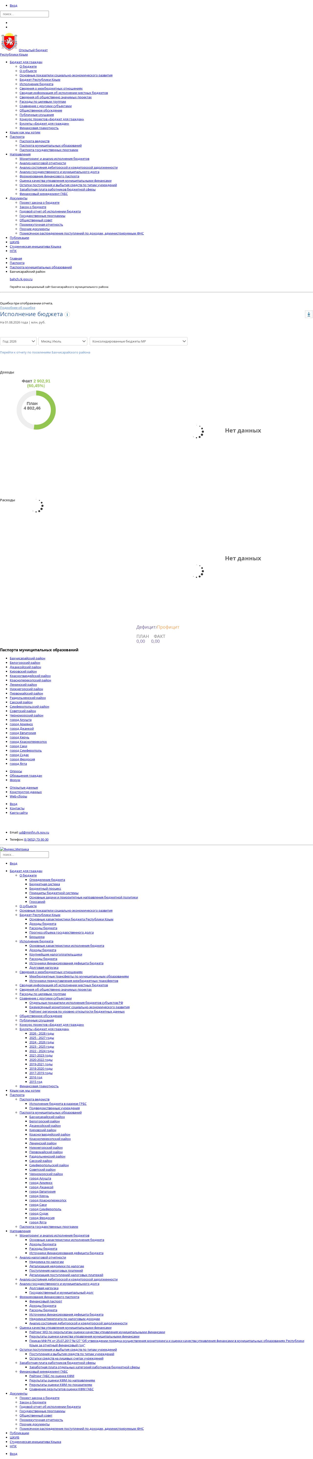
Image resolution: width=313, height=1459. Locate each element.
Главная (16, 258)
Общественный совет (36, 220)
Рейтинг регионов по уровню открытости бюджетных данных (77, 1011)
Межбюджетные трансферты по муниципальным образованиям (79, 976)
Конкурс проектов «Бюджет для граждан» (52, 119)
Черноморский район (26, 715)
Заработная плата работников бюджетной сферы (58, 189)
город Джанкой (22, 728)
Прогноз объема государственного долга (61, 932)
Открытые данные (24, 787)
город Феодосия (22, 759)
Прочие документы (35, 229)
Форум (15, 780)
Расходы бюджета (43, 928)
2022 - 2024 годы (41, 1051)
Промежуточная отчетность (41, 224)
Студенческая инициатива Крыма (35, 246)
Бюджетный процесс (45, 888)
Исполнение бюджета (36, 84)
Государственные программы (42, 215)
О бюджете (28, 66)
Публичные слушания (37, 114)
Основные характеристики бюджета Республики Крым (71, 919)
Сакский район (21, 702)
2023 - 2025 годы (41, 1046)
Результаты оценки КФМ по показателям (60, 1384)
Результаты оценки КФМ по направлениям (62, 1380)
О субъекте (28, 71)
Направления (20, 154)
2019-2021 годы (41, 1064)
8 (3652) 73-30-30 (36, 839)
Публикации (19, 237)
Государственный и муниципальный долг (61, 1292)
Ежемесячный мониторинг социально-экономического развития (79, 1007)
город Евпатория (23, 733)
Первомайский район (26, 693)
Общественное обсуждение (41, 110)
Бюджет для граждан (26, 62)
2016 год (35, 1077)
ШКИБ (14, 242)
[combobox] (15, 341)
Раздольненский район (28, 697)
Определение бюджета (47, 879)
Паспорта (17, 136)
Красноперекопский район (30, 680)
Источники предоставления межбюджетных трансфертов (73, 980)
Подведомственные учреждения (54, 1108)
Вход (13, 5)
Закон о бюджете (33, 207)
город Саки (18, 746)
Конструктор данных (26, 792)
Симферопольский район (29, 706)
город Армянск (21, 724)
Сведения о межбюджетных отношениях (51, 88)
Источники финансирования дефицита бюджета (66, 963)
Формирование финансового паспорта (49, 176)
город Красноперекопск (28, 741)
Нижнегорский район (26, 689)
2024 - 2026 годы (41, 1042)
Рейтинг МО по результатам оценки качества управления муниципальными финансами (97, 1332)
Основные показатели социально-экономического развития (66, 75)
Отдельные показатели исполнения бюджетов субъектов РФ (76, 1002)
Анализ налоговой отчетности (43, 163)
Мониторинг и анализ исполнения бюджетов (54, 158)
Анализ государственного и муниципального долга (59, 172)
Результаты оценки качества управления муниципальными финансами (84, 1336)
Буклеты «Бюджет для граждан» (44, 123)
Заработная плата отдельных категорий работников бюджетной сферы (84, 1367)
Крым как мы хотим (25, 132)
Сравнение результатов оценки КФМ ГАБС (61, 1389)
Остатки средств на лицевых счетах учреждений (66, 1358)
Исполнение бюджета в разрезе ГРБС (58, 1103)
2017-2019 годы (41, 1073)
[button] (309, 314)
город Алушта (21, 719)
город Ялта (18, 763)
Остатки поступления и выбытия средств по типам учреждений (68, 185)
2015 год (35, 1081)
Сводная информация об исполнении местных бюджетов (64, 93)
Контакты (17, 808)
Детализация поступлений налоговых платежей (66, 1275)
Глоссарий (37, 901)
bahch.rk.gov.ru (21, 279)
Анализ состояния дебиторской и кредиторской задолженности (69, 167)
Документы (18, 198)
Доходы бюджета (42, 923)
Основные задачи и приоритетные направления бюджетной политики (83, 897)
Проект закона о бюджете (39, 202)
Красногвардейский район (30, 676)
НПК (13, 251)
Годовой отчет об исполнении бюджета (50, 211)
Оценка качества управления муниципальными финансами (66, 180)
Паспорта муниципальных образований (51, 145)
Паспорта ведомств (34, 141)
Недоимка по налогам (46, 1261)
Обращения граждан (26, 775)
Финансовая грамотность (39, 128)
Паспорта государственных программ (49, 150)
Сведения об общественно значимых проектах (56, 97)
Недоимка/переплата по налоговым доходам (64, 1319)
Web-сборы (18, 796)
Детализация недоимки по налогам (56, 1266)
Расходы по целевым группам (43, 101)
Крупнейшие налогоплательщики (55, 954)
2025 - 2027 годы (41, 1038)
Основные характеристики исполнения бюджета (66, 945)
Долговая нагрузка (43, 967)
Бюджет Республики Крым (40, 79)
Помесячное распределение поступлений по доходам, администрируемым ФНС (82, 233)
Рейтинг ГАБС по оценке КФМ (51, 1376)
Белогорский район (25, 662)
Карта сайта (19, 812)
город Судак (19, 755)
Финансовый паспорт (45, 1301)
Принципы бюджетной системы (53, 893)
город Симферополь (26, 750)
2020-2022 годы (41, 1059)
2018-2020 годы (41, 1068)
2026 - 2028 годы (41, 1033)
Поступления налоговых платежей (56, 1270)
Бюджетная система (44, 884)
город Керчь (19, 737)
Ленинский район (23, 684)
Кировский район (23, 671)
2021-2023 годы (41, 1055)
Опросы (16, 771)
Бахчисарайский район (27, 658)
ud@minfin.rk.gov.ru (34, 832)
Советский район (23, 711)
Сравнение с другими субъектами (46, 106)
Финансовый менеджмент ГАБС (44, 193)
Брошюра (37, 937)
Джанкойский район (25, 667)
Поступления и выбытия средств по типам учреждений (71, 1354)
